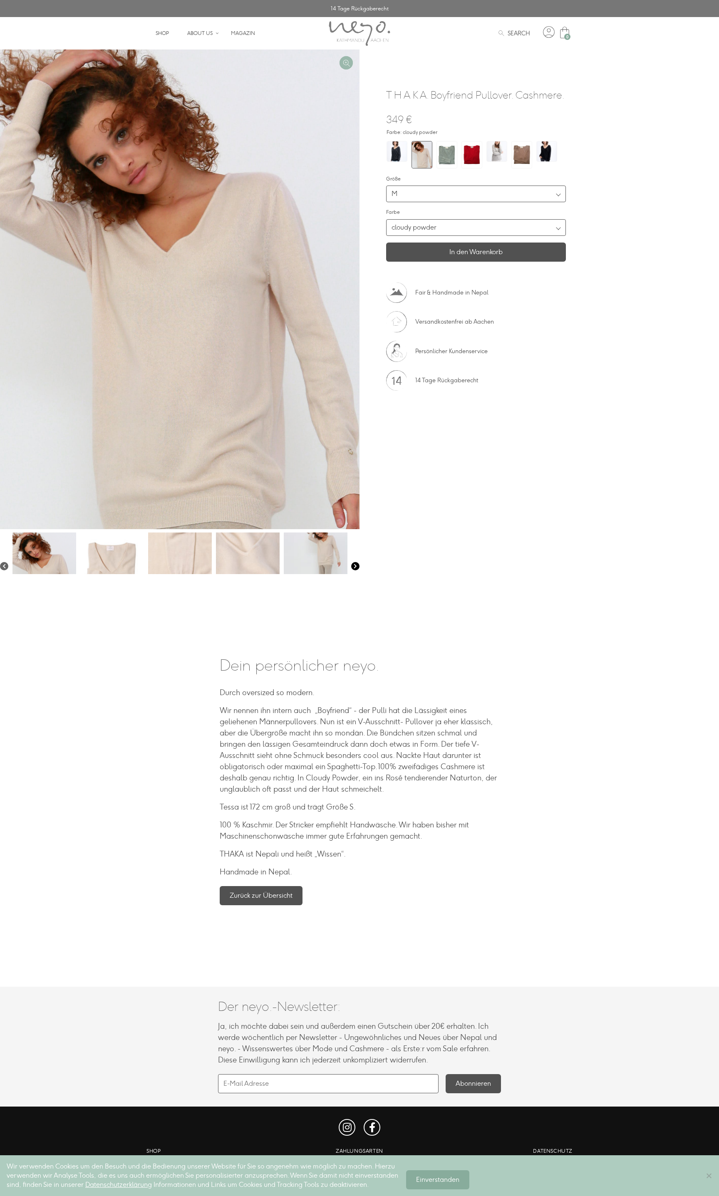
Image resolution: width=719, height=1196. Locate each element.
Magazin (243, 33)
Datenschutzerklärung (118, 1185)
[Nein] (708, 1175)
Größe (393, 179)
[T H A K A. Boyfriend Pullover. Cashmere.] (397, 151)
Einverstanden (437, 1180)
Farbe (393, 212)
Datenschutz (553, 1151)
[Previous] (4, 567)
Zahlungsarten (359, 1151)
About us (200, 33)
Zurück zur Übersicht (261, 895)
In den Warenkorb (476, 252)
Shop (162, 33)
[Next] (355, 567)
